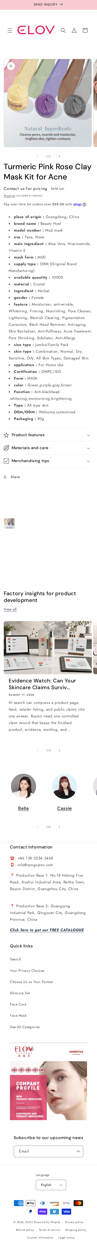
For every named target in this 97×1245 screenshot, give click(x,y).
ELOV (29, 1222)
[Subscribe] (77, 1151)
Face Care (18, 1004)
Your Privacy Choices (27, 970)
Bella (23, 808)
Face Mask (18, 1015)
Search (15, 959)
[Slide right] (59, 156)
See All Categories (25, 1026)
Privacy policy (74, 1222)
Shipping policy (75, 1230)
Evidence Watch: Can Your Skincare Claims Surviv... (42, 684)
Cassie (64, 808)
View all (10, 609)
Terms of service (49, 1230)
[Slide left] (37, 156)
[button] (9, 30)
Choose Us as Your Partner (31, 981)
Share (15, 476)
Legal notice (66, 1238)
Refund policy (25, 1230)
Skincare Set (20, 993)
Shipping (9, 195)
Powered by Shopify (47, 1222)
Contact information (40, 1238)
